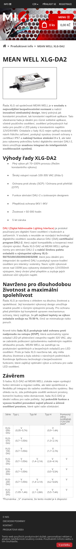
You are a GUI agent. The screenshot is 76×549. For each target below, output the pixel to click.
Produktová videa (13, 529)
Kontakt (8, 525)
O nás (6, 516)
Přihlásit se (49, 4)
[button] (35, 4)
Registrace (65, 4)
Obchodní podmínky (14, 521)
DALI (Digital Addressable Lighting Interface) (28, 228)
